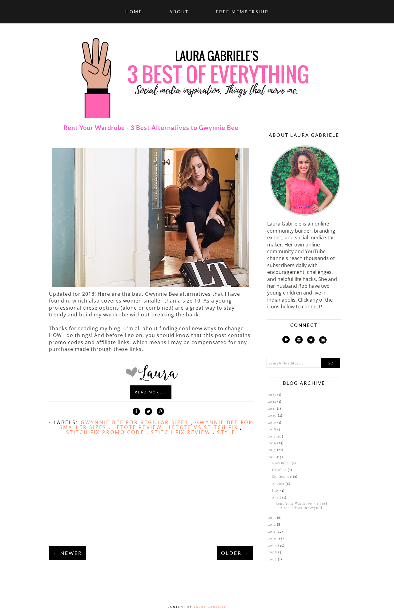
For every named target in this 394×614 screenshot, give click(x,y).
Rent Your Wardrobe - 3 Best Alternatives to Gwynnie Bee (151, 127)
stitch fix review (182, 432)
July (276, 490)
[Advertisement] (151, 497)
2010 (273, 538)
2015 (272, 449)
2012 (272, 524)
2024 (272, 401)
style (226, 432)
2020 (273, 415)
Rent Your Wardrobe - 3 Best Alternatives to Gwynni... (301, 505)
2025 (272, 394)
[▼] (267, 457)
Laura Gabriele (210, 606)
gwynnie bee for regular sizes (136, 422)
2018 (272, 429)
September (282, 476)
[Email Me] (323, 340)
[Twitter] (311, 340)
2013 (272, 517)
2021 (272, 408)
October (280, 469)
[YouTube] (286, 340)
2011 (272, 531)
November (282, 463)
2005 (273, 559)
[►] (267, 394)
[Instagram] (298, 340)
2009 (273, 545)
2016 (272, 443)
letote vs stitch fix (204, 427)
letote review (138, 427)
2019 (272, 422)
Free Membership (242, 11)
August (279, 483)
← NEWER (67, 553)
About (179, 11)
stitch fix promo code (106, 432)
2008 (273, 552)
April (277, 497)
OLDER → (235, 553)
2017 (272, 436)
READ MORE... (151, 392)
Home (133, 11)
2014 (272, 456)
